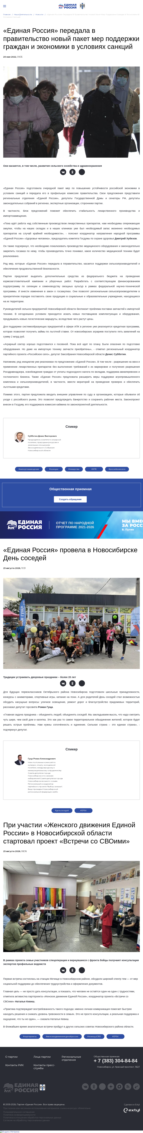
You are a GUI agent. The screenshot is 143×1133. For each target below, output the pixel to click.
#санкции (53, 469)
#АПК (94, 469)
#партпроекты (30, 1036)
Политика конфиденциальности (19, 1115)
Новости (39, 14)
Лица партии (42, 1056)
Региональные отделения (71, 1058)
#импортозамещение (29, 469)
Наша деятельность (23, 14)
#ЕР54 (83, 810)
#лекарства (73, 469)
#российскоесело (117, 469)
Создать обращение (70, 499)
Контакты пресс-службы (44, 1067)
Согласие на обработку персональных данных (26, 1120)
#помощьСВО (94, 1036)
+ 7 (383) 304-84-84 (115, 1061)
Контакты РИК (14, 1065)
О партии (11, 1056)
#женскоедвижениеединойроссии (62, 1036)
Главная (7, 14)
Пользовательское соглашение (19, 1112)
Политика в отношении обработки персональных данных (32, 1118)
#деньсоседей (62, 810)
